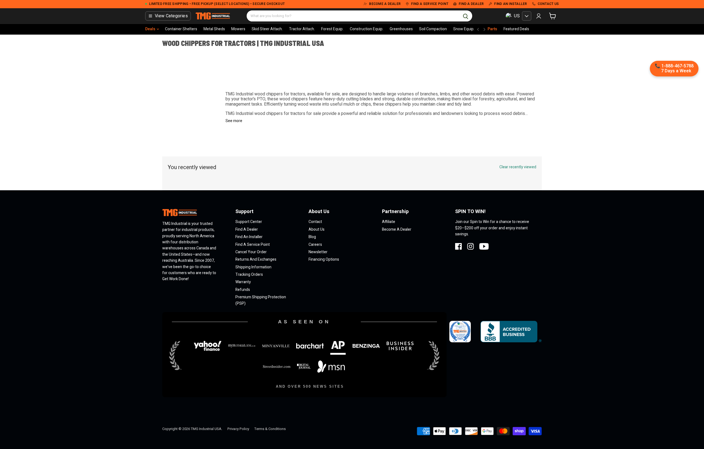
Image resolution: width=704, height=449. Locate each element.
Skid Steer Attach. (267, 29)
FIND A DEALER (471, 4)
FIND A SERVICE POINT (429, 4)
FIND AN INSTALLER (510, 4)
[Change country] (526, 16)
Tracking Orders (249, 274)
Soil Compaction (433, 29)
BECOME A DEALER (385, 4)
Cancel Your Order (251, 252)
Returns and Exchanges (255, 259)
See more (234, 121)
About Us (316, 229)
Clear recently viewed (517, 167)
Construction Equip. (366, 29)
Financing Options (324, 259)
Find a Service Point (252, 244)
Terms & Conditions (270, 428)
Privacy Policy (238, 428)
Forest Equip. (332, 29)
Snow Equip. (463, 29)
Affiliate (388, 222)
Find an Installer (249, 237)
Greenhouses (401, 29)
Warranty (243, 282)
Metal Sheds (214, 29)
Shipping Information (253, 267)
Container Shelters (181, 29)
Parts (492, 29)
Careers (315, 244)
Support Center (248, 222)
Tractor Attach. (302, 29)
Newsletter (318, 252)
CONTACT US (548, 4)
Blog (312, 237)
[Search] (465, 16)
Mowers (238, 29)
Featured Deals (516, 29)
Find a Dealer (246, 229)
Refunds (242, 290)
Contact (315, 222)
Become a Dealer (396, 229)
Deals (150, 29)
